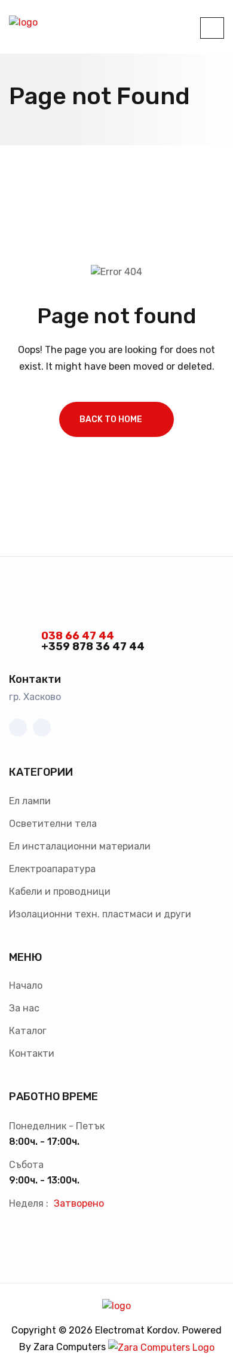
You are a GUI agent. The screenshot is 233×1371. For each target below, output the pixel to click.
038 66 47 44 (77, 635)
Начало (25, 985)
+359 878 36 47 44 (93, 646)
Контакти (31, 1053)
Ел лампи (30, 801)
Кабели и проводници (60, 891)
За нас (24, 1008)
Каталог (28, 1030)
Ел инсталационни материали (80, 846)
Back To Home (110, 419)
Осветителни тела (53, 823)
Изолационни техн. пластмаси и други (100, 914)
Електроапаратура (52, 869)
